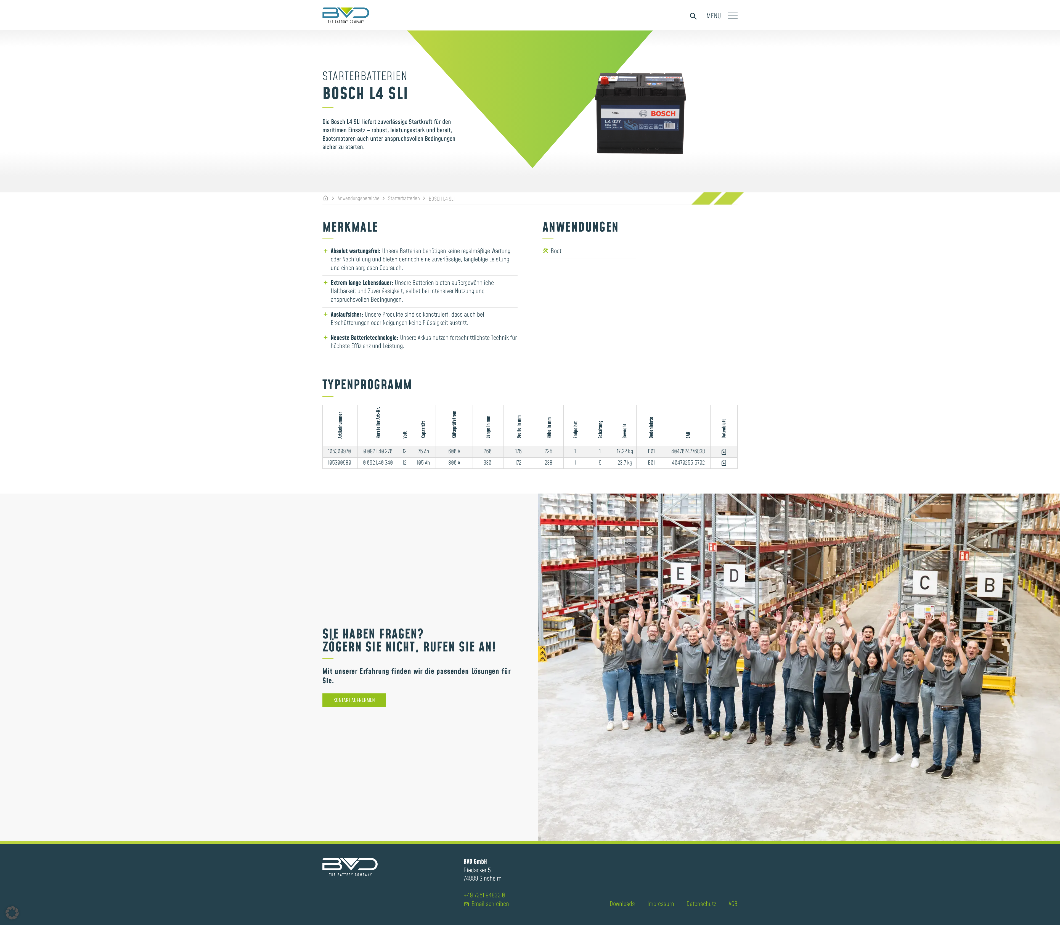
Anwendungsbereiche (359, 198)
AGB (733, 904)
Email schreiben (486, 904)
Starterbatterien (404, 198)
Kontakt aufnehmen (354, 700)
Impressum (660, 904)
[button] (12, 913)
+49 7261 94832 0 (484, 895)
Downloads (622, 904)
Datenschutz (701, 904)
